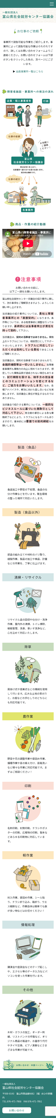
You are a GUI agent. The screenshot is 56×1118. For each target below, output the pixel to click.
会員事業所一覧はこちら (29, 71)
